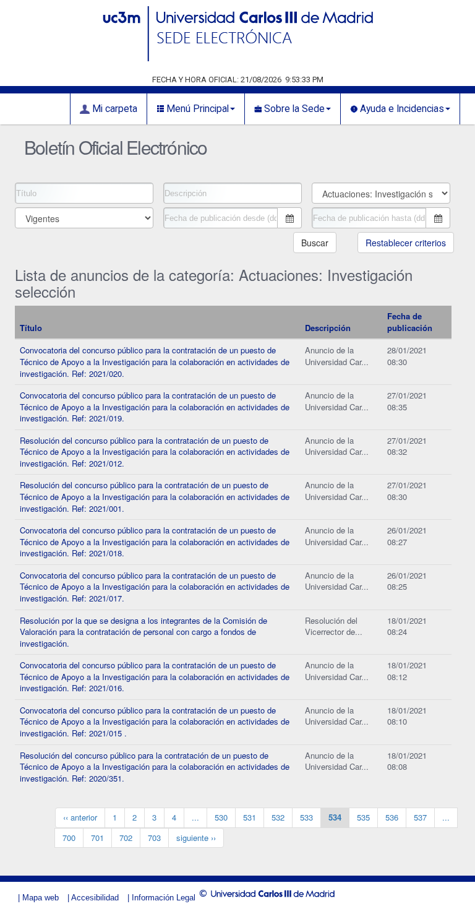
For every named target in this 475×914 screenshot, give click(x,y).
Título (31, 328)
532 (278, 817)
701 (97, 837)
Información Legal (163, 897)
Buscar (314, 242)
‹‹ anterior (80, 817)
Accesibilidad (95, 897)
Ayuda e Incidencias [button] (400, 108)
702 (125, 837)
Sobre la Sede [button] (293, 108)
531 (249, 817)
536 (391, 817)
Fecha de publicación (409, 322)
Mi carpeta (113, 108)
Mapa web (40, 897)
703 (154, 837)
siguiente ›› (196, 837)
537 (420, 817)
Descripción (328, 328)
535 (363, 817)
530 (221, 817)
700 (68, 837)
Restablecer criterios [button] (406, 242)
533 (306, 817)
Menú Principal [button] (196, 108)
